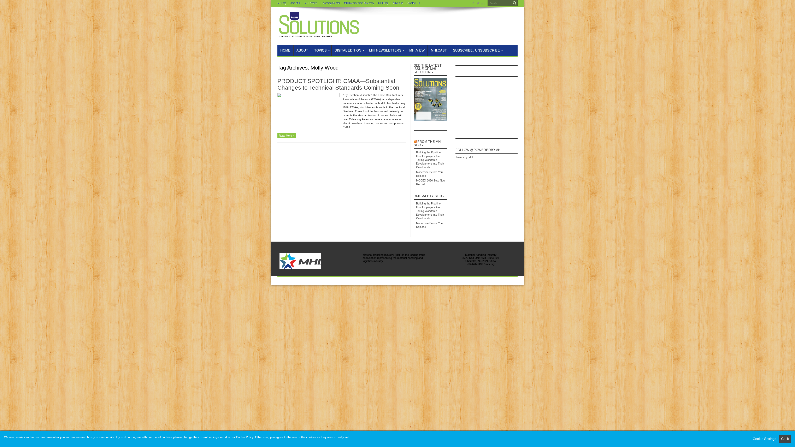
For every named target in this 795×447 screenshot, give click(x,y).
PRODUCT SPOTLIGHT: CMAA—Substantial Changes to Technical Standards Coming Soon (338, 84)
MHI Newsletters (385, 50)
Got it (785, 439)
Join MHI (295, 3)
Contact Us (413, 3)
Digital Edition (348, 50)
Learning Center (331, 3)
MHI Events (311, 3)
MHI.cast (439, 50)
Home (285, 50)
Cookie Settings (764, 439)
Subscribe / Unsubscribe (476, 50)
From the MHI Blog (428, 143)
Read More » (286, 135)
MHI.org (281, 3)
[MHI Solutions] (318, 35)
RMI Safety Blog (429, 196)
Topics (320, 50)
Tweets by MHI (464, 157)
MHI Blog (383, 3)
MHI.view (417, 50)
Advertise (398, 3)
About (302, 50)
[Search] (514, 3)
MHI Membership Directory (359, 3)
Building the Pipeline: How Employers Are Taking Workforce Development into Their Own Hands (430, 160)
